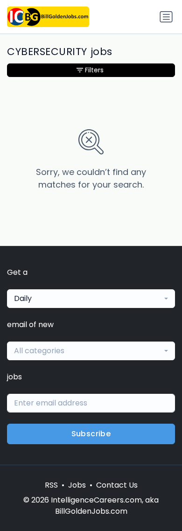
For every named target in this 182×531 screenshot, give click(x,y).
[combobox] (91, 298)
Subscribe (91, 433)
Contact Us (117, 485)
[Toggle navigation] (166, 17)
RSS (51, 485)
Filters (94, 70)
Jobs (77, 485)
